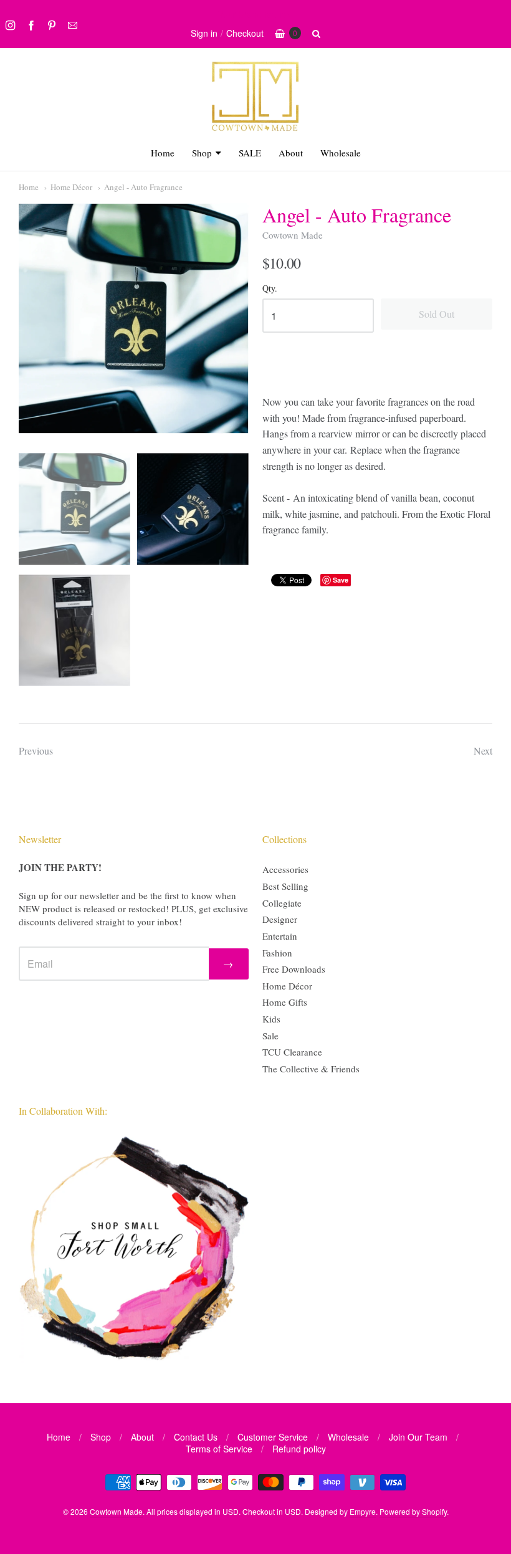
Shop (202, 152)
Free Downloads (293, 969)
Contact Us (195, 1437)
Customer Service (272, 1437)
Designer (279, 919)
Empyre (363, 1511)
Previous (36, 750)
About (291, 152)
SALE (250, 152)
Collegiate (282, 903)
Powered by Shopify (413, 1511)
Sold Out (436, 313)
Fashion (277, 952)
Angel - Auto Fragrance (143, 187)
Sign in (204, 33)
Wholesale (340, 152)
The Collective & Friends (311, 1068)
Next (483, 750)
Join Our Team (418, 1437)
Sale (270, 1035)
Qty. (269, 289)
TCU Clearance (292, 1052)
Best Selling (285, 886)
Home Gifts (284, 1002)
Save (340, 579)
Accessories (285, 869)
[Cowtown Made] (255, 129)
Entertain (279, 936)
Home (162, 152)
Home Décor (71, 187)
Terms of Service (219, 1448)
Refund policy (299, 1448)
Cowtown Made (292, 235)
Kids (271, 1019)
